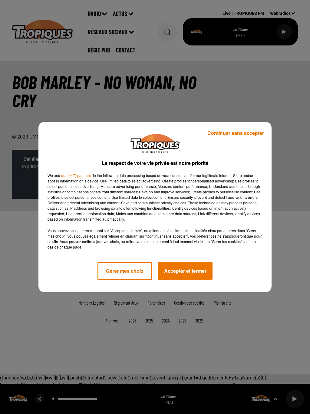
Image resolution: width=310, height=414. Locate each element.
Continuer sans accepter (235, 132)
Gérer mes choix (124, 270)
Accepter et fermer (185, 270)
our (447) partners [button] (76, 175)
